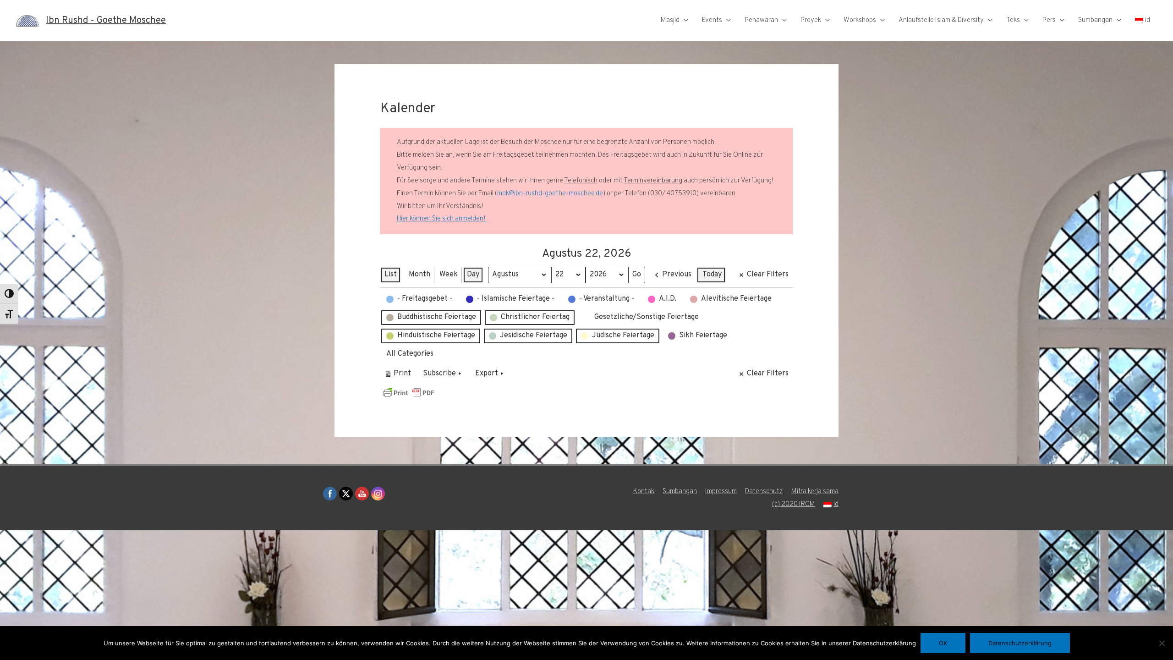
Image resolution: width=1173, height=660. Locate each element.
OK (943, 643)
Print (397, 375)
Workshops (860, 20)
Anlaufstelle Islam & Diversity (941, 20)
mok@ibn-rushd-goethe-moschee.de (550, 193)
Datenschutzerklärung (1020, 643)
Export (486, 373)
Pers (1049, 20)
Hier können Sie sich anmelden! (441, 218)
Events (712, 20)
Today (712, 274)
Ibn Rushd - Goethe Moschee (106, 21)
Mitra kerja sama (815, 491)
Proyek (810, 20)
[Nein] (1161, 643)
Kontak (643, 491)
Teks (1013, 20)
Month (419, 274)
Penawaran (761, 20)
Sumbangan (1095, 20)
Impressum (721, 491)
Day (473, 274)
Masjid (670, 20)
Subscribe (439, 373)
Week (448, 274)
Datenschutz (764, 491)
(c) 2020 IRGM (793, 504)
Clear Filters (768, 274)
